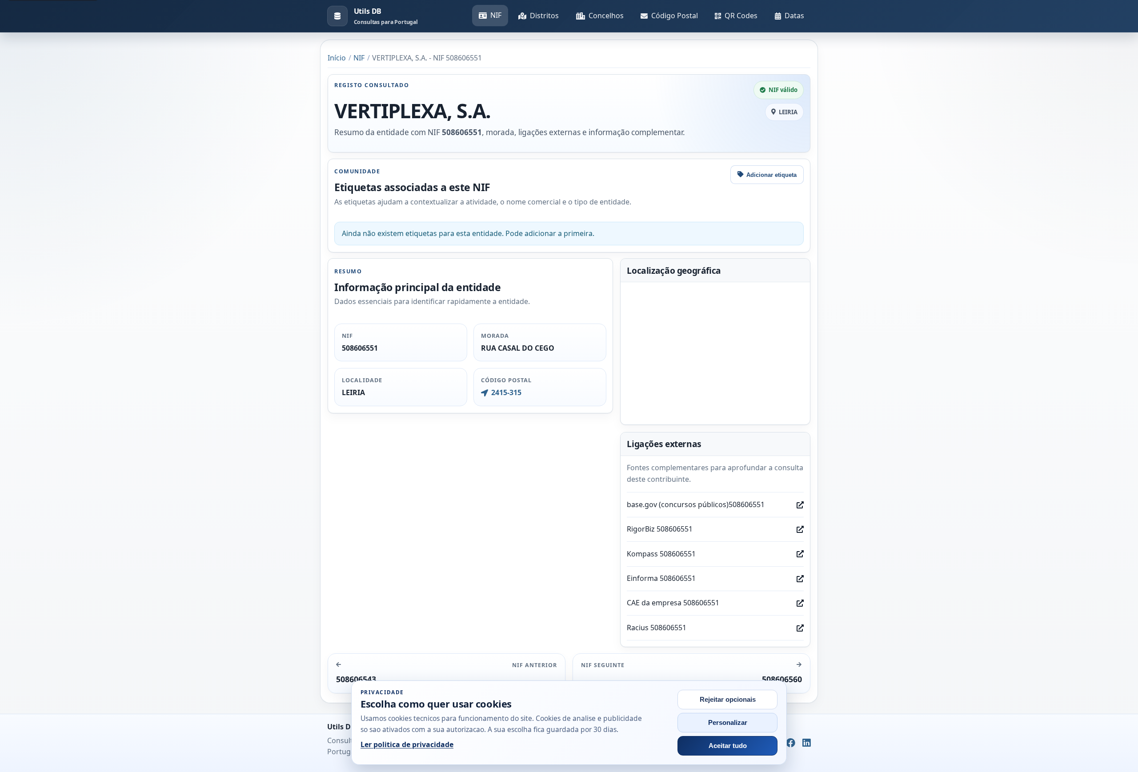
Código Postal (674, 15)
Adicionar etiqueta (771, 175)
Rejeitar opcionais (728, 699)
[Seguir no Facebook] (790, 743)
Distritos (544, 15)
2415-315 (506, 392)
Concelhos (606, 15)
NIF (495, 15)
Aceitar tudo (728, 745)
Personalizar (727, 722)
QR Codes (741, 15)
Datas (794, 15)
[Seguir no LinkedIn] (806, 743)
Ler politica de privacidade (407, 744)
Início (337, 58)
